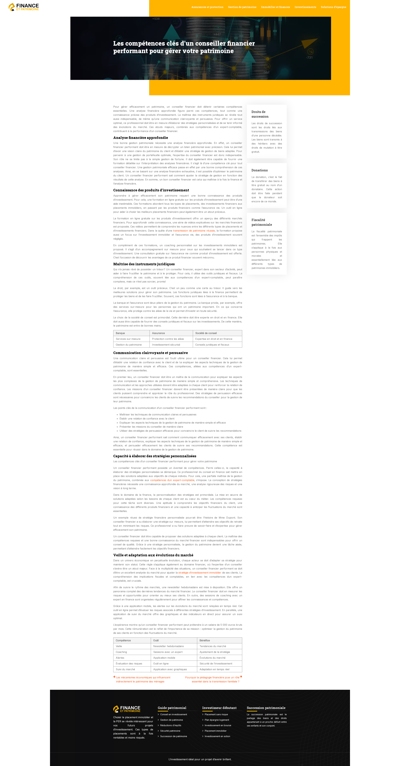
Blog (387, 7)
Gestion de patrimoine (242, 7)
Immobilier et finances (275, 7)
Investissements (305, 7)
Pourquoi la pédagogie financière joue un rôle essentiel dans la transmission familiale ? (212, 679)
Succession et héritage (365, 7)
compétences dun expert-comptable (172, 480)
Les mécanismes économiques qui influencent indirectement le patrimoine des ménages (143, 679)
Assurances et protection (207, 7)
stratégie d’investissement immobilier (199, 572)
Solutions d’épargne (333, 7)
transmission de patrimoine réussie (194, 230)
